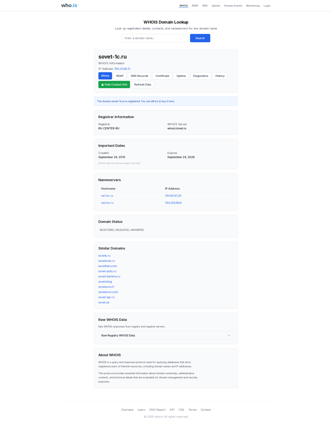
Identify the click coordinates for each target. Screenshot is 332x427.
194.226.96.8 (173, 202)
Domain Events (233, 5)
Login (267, 5)
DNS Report (157, 409)
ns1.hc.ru (107, 195)
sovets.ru (104, 255)
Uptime (216, 5)
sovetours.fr (106, 286)
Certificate (162, 76)
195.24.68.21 (122, 68)
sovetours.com (108, 292)
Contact (206, 409)
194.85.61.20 (173, 195)
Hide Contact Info (116, 84)
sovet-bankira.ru (109, 276)
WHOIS (183, 5)
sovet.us (103, 302)
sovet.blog (105, 281)
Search (200, 38)
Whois (105, 75)
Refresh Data (142, 84)
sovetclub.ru (106, 261)
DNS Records (139, 76)
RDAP (195, 5)
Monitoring (253, 5)
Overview (127, 409)
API (172, 409)
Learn (141, 409)
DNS (205, 5)
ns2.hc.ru (107, 202)
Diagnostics (200, 76)
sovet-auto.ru (107, 271)
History (220, 76)
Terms (192, 409)
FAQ (181, 409)
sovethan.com (107, 266)
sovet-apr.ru (106, 297)
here (171, 101)
